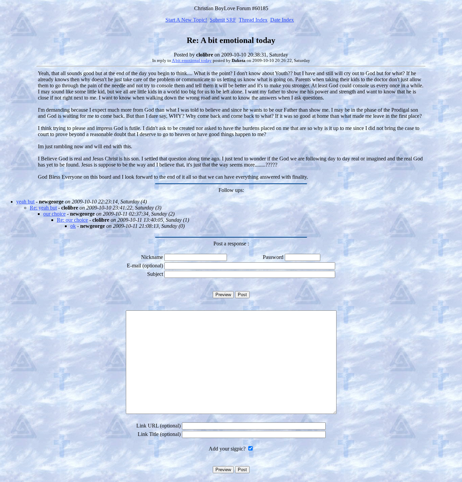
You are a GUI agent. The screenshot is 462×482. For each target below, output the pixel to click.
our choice (54, 214)
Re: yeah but (43, 208)
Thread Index (253, 20)
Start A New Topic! (186, 20)
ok (73, 226)
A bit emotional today (192, 60)
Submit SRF (223, 20)
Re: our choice (72, 220)
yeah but (25, 201)
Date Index (282, 20)
